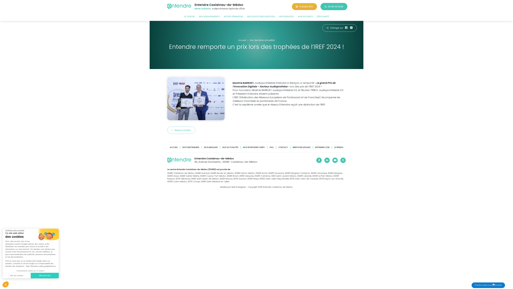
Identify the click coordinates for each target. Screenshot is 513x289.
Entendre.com (322, 147)
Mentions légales (301, 147)
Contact (283, 147)
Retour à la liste (182, 130)
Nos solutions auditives (261, 16)
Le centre (189, 16)
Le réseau (338, 147)
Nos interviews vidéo (254, 147)
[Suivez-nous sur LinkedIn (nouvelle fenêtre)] (327, 160)
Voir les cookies (16, 275)
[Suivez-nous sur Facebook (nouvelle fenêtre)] (319, 160)
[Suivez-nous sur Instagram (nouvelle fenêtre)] (343, 160)
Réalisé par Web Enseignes (233, 187)
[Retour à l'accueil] (179, 6)
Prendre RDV (306, 6)
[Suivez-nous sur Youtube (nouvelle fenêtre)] (335, 160)
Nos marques (211, 147)
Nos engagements (209, 16)
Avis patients (305, 16)
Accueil (174, 147)
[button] (5, 284)
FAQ (271, 147)
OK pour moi (44, 275)
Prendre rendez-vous (484, 285)
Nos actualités (230, 147)
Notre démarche (233, 16)
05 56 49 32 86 (335, 6)
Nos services (286, 16)
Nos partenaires (190, 147)
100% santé (323, 16)
